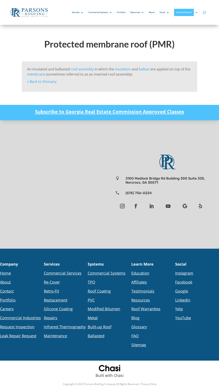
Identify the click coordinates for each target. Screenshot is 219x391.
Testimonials (142, 291)
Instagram (184, 273)
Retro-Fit (51, 291)
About (152, 12)
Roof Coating (99, 291)
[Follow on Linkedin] (151, 206)
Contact (7, 291)
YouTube (183, 317)
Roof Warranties (145, 308)
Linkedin (182, 300)
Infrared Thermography (65, 326)
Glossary (139, 326)
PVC (91, 300)
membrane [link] (36, 74)
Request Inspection (17, 326)
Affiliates (139, 282)
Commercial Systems (98, 12)
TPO (91, 282)
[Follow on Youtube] (168, 206)
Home (5, 273)
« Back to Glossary (41, 81)
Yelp (179, 308)
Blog (135, 317)
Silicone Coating (58, 308)
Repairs (50, 317)
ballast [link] (144, 69)
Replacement (55, 300)
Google (181, 291)
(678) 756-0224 (139, 193)
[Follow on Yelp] (200, 206)
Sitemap (138, 344)
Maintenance (55, 335)
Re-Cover (52, 282)
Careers (7, 308)
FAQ (135, 335)
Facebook (183, 282)
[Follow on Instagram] (122, 206)
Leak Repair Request (18, 335)
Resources (135, 12)
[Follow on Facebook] (136, 206)
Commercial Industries (20, 317)
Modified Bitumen (104, 308)
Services (75, 12)
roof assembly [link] (82, 69)
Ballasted (96, 335)
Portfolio (121, 12)
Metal (93, 317)
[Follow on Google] (185, 206)
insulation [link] (123, 69)
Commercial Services (62, 273)
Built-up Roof (99, 326)
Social (162, 12)
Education (140, 273)
